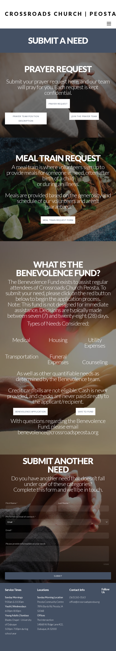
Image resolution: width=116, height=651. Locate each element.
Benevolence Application (30, 411)
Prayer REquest (58, 103)
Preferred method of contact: (20, 516)
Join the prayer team (84, 116)
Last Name (63, 503)
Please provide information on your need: (25, 543)
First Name (11, 503)
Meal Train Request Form (58, 220)
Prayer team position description (26, 118)
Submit (58, 575)
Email (8, 530)
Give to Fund (85, 411)
